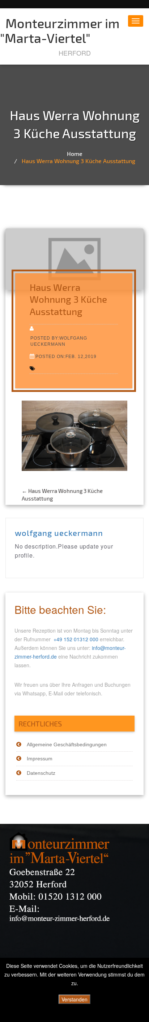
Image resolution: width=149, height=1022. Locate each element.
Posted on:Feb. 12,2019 (66, 356)
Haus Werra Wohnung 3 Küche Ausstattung (78, 160)
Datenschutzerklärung (75, 1014)
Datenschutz (41, 773)
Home (74, 153)
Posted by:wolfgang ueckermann (58, 341)
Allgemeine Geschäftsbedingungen (67, 744)
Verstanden (74, 999)
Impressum (39, 758)
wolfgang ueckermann (59, 532)
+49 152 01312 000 (76, 639)
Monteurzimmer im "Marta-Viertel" (60, 30)
